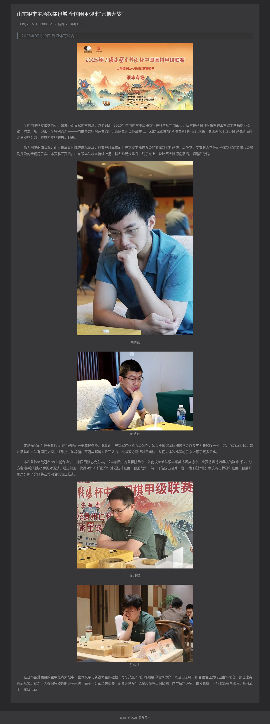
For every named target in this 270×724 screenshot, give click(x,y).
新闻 (61, 24)
